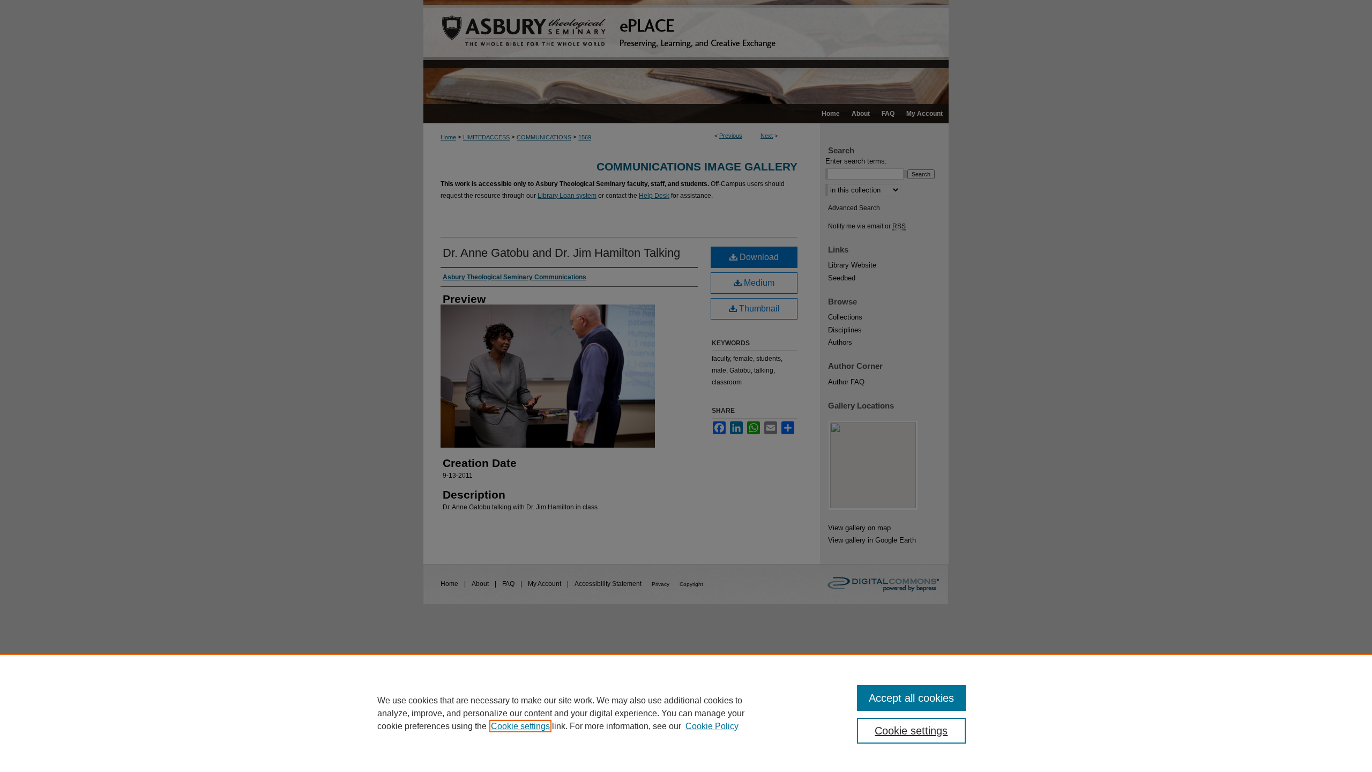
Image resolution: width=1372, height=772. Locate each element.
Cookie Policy (712, 726)
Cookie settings (520, 726)
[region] (686, 713)
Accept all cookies (911, 698)
